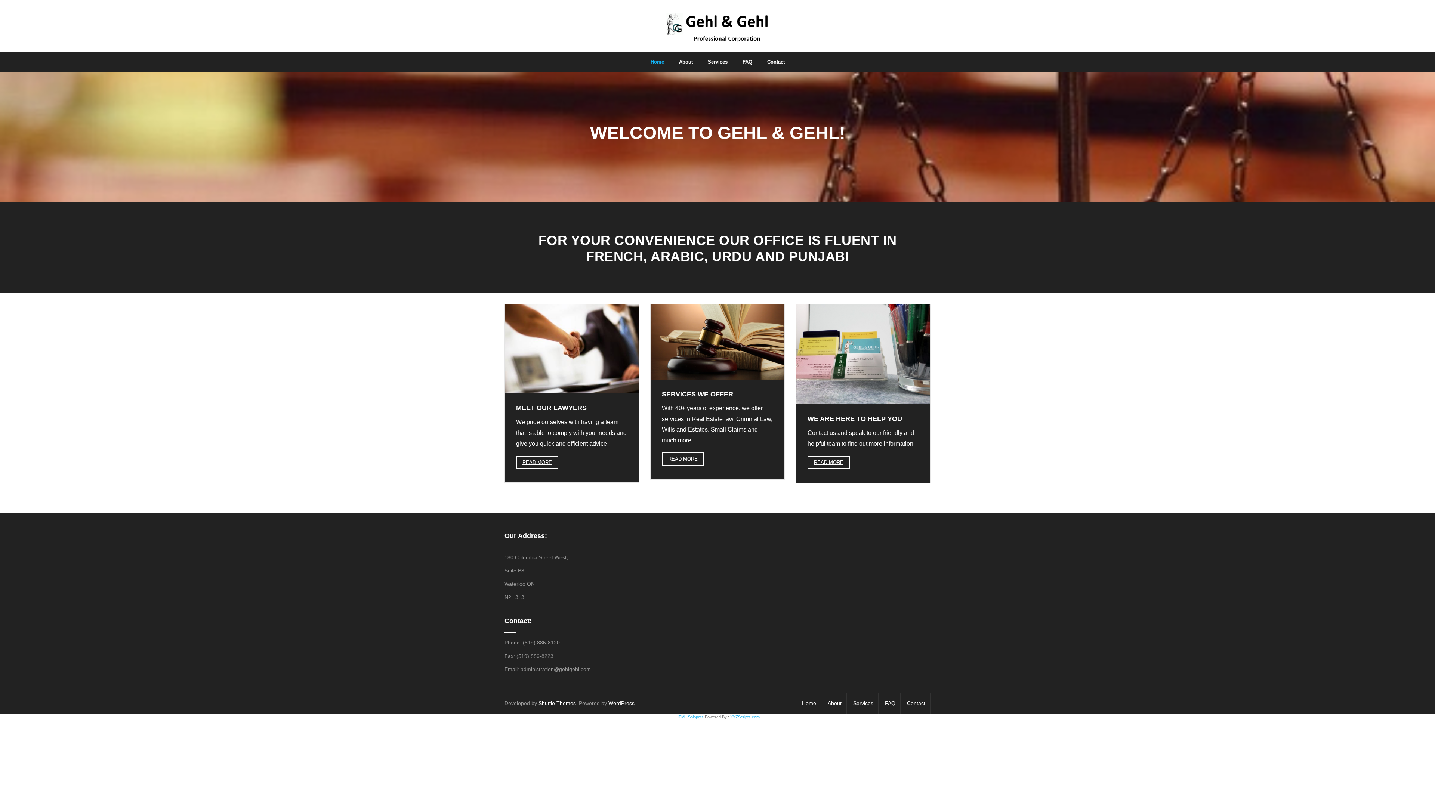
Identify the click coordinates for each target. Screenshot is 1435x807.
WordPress (621, 703)
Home (809, 703)
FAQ (890, 703)
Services (863, 703)
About (835, 703)
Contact (916, 703)
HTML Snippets (690, 717)
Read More (537, 462)
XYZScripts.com (745, 717)
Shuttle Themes (557, 703)
